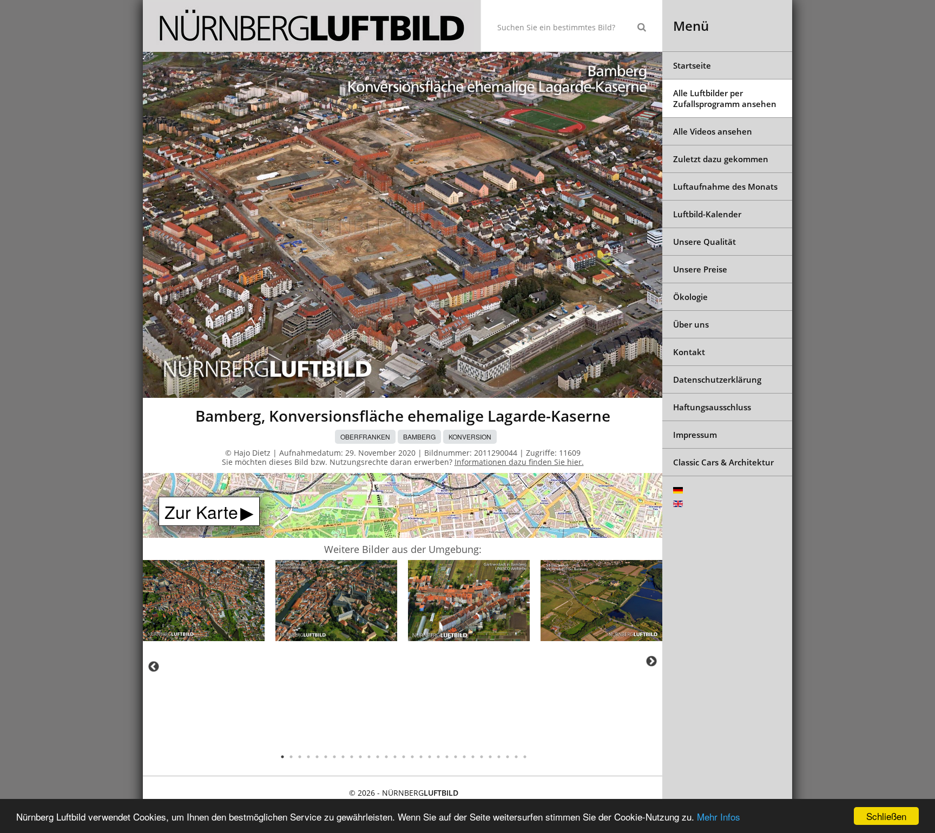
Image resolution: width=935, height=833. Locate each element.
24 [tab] (481, 756)
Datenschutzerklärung (717, 379)
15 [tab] (403, 756)
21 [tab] (455, 756)
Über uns (691, 324)
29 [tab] (524, 756)
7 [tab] (334, 756)
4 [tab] (308, 756)
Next (651, 661)
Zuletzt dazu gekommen (720, 159)
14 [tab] (395, 756)
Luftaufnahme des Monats (725, 186)
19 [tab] (438, 756)
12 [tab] (377, 756)
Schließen (886, 816)
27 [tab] (507, 756)
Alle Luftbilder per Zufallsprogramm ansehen (724, 98)
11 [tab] (369, 756)
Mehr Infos (718, 816)
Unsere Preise (700, 269)
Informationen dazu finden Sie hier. (519, 462)
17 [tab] (421, 756)
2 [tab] (291, 756)
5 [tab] (317, 756)
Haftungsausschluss (712, 407)
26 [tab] (498, 756)
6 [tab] (325, 756)
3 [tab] (299, 756)
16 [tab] (412, 756)
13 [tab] (386, 756)
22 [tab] (464, 756)
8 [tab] (343, 756)
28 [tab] (516, 756)
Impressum (695, 434)
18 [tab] (429, 756)
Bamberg (419, 436)
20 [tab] (447, 756)
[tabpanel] (204, 602)
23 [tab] (472, 756)
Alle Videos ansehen (712, 131)
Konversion (470, 436)
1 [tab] (282, 756)
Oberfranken (365, 436)
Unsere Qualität (704, 241)
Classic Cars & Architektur (723, 462)
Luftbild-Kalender (707, 214)
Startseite (692, 65)
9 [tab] (351, 756)
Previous (153, 666)
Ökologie (690, 296)
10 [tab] (360, 756)
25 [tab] (490, 756)
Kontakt (689, 351)
